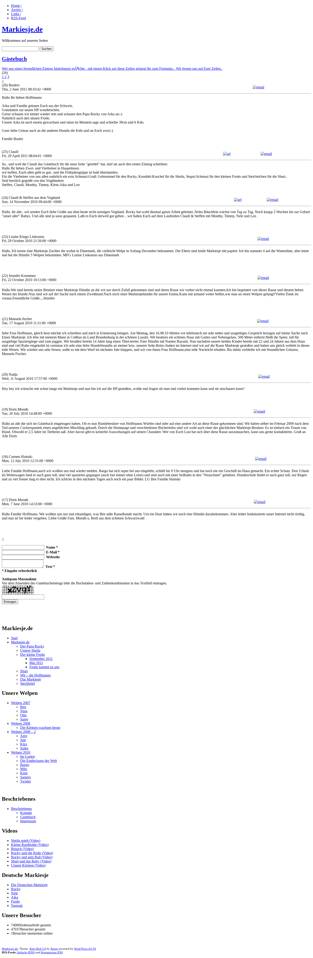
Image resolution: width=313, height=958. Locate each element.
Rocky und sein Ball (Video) (31, 857)
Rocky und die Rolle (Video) (32, 853)
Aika (14, 897)
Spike (24, 748)
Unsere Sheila (30, 650)
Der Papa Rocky (32, 646)
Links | (16, 14)
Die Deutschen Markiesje (29, 885)
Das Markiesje (30, 679)
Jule (23, 740)
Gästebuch (14, 59)
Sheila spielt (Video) (25, 840)
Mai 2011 (36, 663)
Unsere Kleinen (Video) (28, 865)
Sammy (25, 777)
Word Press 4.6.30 (85, 948)
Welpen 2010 (20, 752)
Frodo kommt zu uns (44, 667)
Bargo (24, 765)
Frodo (15, 901)
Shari (24, 671)
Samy (24, 719)
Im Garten (27, 756)
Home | (16, 6)
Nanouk (17, 905)
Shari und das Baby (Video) (31, 861)
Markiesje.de (22, 29)
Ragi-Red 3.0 (38, 948)
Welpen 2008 (20, 723)
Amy (23, 736)
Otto (23, 715)
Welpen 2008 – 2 (23, 732)
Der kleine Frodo (32, 655)
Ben (23, 707)
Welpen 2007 (20, 703)
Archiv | (17, 10)
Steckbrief (27, 683)
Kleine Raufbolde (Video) (30, 845)
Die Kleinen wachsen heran (40, 728)
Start (14, 638)
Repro (54, 948)
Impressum (28, 821)
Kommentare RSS (52, 952)
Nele (14, 893)
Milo (23, 769)
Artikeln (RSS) (26, 952)
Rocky (16, 889)
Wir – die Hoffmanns (35, 675)
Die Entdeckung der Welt (38, 761)
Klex (23, 744)
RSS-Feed (18, 18)
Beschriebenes (21, 809)
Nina (23, 711)
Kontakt (26, 813)
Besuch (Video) (22, 849)
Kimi (23, 773)
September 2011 (41, 659)
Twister (25, 781)
